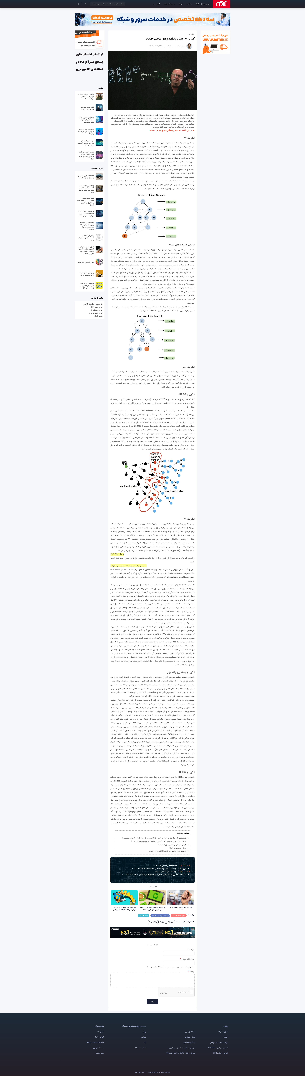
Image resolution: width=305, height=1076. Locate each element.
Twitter (162, 922)
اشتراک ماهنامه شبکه (95, 1042)
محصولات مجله (169, 4)
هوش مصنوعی (189, 1037)
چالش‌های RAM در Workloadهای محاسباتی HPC (86, 238)
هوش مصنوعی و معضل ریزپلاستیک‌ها (172, 844)
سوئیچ (143, 1037)
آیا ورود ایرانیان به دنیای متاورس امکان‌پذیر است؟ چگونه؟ (86, 131)
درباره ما (100, 1031)
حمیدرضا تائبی (180, 46)
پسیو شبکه (98, 316)
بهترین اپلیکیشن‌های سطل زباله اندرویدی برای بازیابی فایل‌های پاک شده (152, 908)
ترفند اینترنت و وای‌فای (219, 1042)
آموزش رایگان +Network (218, 1047)
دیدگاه (191, 971)
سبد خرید (100, 1053)
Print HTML (153, 922)
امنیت (225, 1037)
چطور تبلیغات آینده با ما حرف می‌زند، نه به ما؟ (86, 274)
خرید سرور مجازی (96, 313)
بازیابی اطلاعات (143, 915)
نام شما (191, 949)
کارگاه (169, 46)
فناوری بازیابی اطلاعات (178, 915)
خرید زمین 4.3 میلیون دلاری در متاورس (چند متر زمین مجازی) (86, 143)
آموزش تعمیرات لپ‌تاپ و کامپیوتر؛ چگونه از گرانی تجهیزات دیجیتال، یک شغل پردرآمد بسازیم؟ (86, 250)
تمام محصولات (140, 1047)
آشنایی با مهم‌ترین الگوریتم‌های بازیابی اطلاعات (170, 39)
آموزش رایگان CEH (220, 1053)
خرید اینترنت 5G (96, 310)
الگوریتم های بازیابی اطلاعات (160, 915)
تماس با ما (156, 4)
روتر (144, 1031)
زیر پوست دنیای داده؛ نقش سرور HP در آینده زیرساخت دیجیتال (87, 285)
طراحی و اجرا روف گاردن (93, 304)
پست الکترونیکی (187, 959)
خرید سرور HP (97, 307)
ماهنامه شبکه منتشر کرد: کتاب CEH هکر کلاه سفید (167, 851)
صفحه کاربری (98, 1047)
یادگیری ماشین (189, 1042)
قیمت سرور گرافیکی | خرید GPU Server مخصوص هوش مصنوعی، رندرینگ (85, 213)
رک (145, 1042)
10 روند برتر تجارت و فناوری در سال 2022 (87, 108)
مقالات (189, 4)
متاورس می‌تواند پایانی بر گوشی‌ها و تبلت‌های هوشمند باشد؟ (86, 96)
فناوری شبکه (223, 1031)
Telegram (171, 922)
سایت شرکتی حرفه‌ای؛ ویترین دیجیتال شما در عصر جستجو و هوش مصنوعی (87, 225)
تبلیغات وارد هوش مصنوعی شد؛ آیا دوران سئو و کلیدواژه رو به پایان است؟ (158, 841)
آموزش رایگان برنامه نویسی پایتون (182, 1047)
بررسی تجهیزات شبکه (202, 4)
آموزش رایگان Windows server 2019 (180, 1053)
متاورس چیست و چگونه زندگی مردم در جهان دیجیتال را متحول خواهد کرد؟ (86, 155)
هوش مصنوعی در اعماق (177, 848)
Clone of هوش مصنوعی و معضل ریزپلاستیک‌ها (86, 177)
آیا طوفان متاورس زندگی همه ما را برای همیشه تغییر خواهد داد (86, 120)
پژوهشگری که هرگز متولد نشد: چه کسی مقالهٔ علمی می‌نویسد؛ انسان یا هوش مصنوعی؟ (154, 838)
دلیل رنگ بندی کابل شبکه (86, 262)
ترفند (180, 4)
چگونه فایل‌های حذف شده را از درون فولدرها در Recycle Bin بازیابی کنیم (124, 908)
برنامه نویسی (190, 1031)
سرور (139, 1072)
